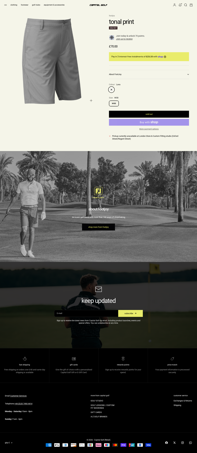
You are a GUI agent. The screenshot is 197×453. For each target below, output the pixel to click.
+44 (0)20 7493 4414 (23, 403)
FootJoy (112, 16)
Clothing (13, 5)
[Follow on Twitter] (174, 442)
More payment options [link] (149, 129)
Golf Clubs (36, 5)
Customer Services (18, 396)
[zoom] (91, 100)
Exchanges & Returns (183, 401)
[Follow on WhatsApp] (190, 442)
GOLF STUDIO (97, 401)
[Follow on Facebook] (166, 442)
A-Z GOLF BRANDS (99, 416)
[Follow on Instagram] (182, 442)
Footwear (24, 5)
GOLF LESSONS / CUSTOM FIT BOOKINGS (102, 406)
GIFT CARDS (96, 412)
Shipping (177, 405)
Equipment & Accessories (54, 5)
